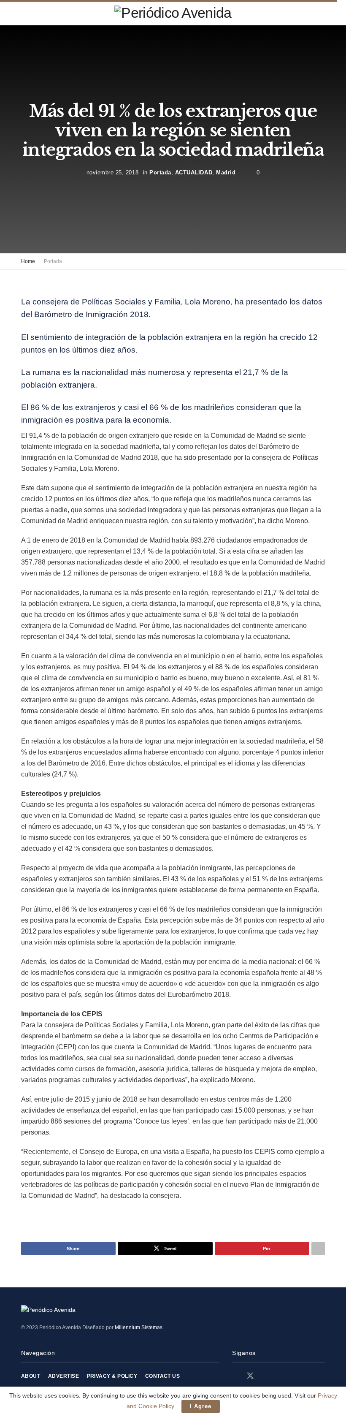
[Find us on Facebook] (235, 1376)
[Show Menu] (24, 12)
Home (28, 261)
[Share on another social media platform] (318, 1248)
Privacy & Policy (112, 1376)
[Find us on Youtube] (280, 1376)
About (30, 1376)
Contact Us (162, 1376)
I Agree (200, 1406)
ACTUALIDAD (193, 172)
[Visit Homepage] (172, 12)
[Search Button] (321, 12)
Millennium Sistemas (138, 1327)
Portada (160, 172)
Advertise (63, 1376)
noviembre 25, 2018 (112, 172)
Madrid (225, 172)
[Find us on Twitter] (250, 1376)
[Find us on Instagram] (265, 1376)
